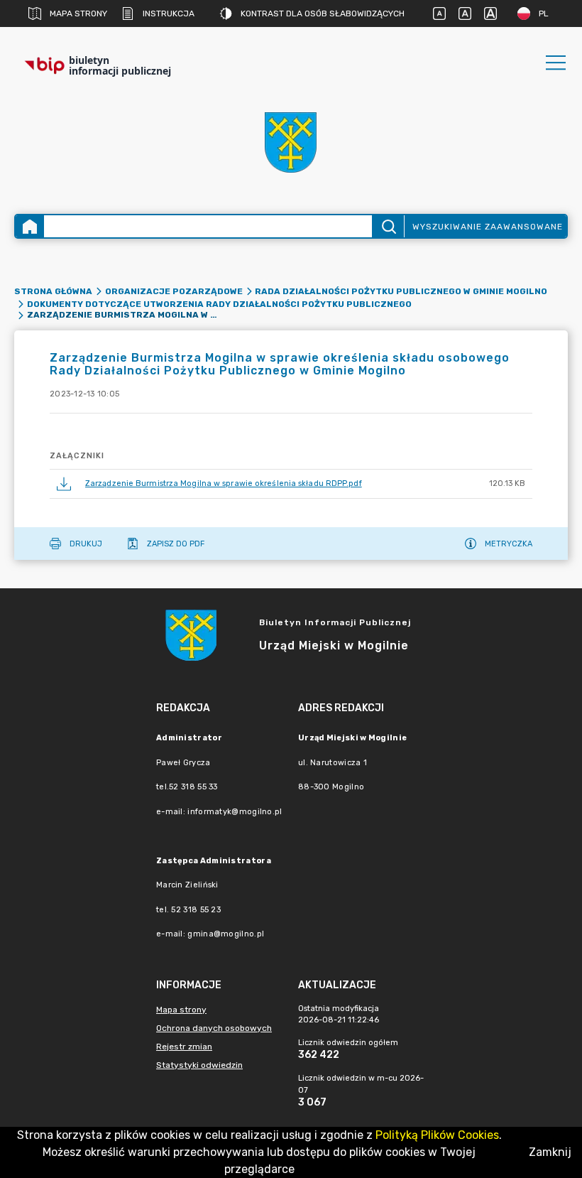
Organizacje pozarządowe (174, 291)
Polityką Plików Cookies (437, 1135)
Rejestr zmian (184, 1047)
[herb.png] (291, 142)
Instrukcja (168, 13)
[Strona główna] (30, 226)
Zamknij (550, 1152)
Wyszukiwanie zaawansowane (487, 227)
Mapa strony (78, 13)
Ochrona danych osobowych (214, 1028)
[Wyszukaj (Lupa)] (388, 226)
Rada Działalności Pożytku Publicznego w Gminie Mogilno (401, 291)
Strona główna (53, 291)
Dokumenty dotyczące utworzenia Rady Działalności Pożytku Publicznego (219, 304)
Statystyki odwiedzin (199, 1065)
